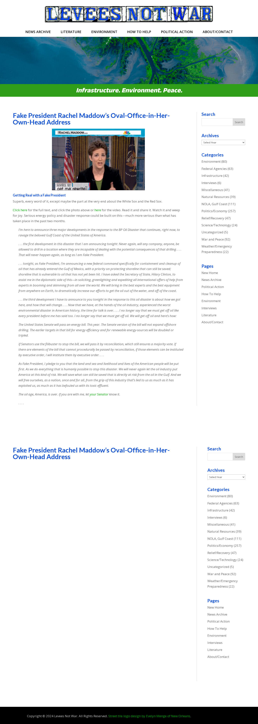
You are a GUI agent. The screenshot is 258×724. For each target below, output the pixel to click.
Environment (104, 32)
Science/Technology (216, 225)
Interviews (209, 183)
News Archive (38, 32)
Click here (20, 210)
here (97, 210)
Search (239, 122)
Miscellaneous (212, 190)
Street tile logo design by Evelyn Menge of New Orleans (149, 716)
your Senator (99, 394)
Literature (71, 32)
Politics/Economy (214, 211)
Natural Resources (215, 197)
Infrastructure (212, 175)
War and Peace (213, 239)
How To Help (139, 32)
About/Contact (218, 32)
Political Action (177, 32)
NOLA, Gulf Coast (214, 204)
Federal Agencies (214, 168)
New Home (210, 273)
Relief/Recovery (213, 218)
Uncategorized (212, 232)
